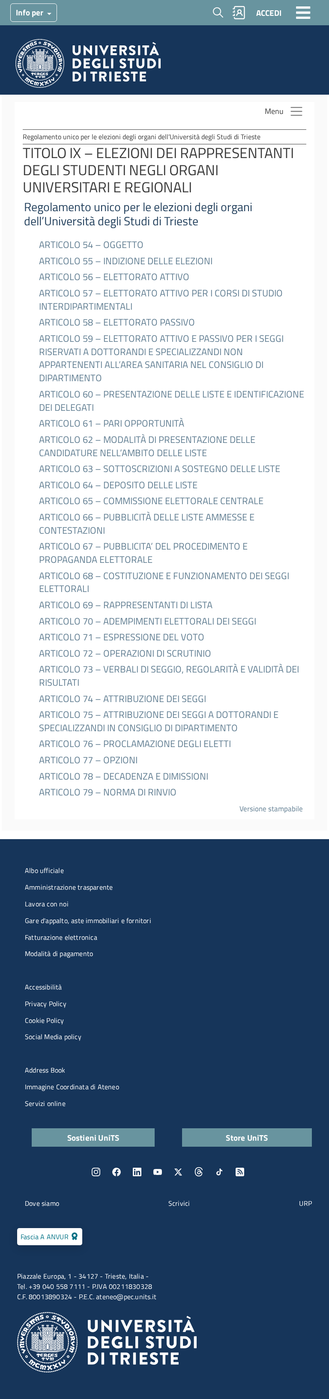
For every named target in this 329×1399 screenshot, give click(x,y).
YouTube (157, 1172)
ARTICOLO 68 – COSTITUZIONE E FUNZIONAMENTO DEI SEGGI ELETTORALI (164, 582)
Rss (240, 1172)
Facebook (116, 1172)
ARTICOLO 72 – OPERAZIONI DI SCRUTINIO (125, 653)
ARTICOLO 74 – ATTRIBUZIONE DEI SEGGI (122, 698)
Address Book (45, 1070)
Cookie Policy (44, 1020)
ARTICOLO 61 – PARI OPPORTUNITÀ (111, 423)
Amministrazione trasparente (69, 887)
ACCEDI (268, 12)
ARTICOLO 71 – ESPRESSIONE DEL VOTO (121, 637)
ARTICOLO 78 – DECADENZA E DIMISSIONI (123, 776)
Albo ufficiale (44, 870)
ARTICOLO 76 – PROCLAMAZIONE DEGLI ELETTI (135, 743)
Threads (199, 1172)
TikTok (219, 1172)
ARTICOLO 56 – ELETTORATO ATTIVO (114, 277)
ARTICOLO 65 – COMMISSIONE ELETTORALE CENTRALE (151, 501)
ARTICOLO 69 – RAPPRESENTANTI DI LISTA (125, 605)
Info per (30, 12)
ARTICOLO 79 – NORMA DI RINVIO (107, 792)
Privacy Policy (45, 1003)
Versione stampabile (271, 808)
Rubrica (239, 12)
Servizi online (45, 1103)
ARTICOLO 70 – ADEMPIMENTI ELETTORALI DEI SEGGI (147, 621)
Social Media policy (53, 1036)
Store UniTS (247, 1137)
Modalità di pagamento (59, 953)
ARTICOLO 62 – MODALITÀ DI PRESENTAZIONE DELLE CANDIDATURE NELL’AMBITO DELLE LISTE (147, 446)
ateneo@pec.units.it (126, 1296)
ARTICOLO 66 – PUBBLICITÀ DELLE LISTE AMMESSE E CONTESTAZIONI (146, 524)
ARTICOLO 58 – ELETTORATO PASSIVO (117, 322)
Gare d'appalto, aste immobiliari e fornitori (88, 920)
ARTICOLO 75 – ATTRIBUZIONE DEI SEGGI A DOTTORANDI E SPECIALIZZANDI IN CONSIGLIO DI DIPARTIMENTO (158, 721)
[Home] (88, 66)
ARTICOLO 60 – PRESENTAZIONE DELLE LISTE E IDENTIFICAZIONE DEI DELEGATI (171, 401)
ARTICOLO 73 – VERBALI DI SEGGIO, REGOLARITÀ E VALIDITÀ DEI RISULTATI (169, 676)
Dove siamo (42, 1203)
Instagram (96, 1172)
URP (305, 1203)
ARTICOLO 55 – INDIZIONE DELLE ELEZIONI (125, 261)
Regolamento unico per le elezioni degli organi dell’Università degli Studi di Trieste (138, 213)
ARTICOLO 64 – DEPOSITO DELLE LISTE (118, 485)
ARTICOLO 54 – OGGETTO (91, 244)
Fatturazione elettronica (61, 937)
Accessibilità (43, 987)
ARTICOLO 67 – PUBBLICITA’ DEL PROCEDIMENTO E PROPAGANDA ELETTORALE (143, 553)
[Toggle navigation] (303, 12)
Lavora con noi (47, 904)
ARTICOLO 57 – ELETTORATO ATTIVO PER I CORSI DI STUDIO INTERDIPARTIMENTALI (161, 300)
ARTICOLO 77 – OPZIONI (88, 760)
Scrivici (179, 1203)
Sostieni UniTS (93, 1137)
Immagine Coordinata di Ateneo (72, 1087)
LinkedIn (137, 1172)
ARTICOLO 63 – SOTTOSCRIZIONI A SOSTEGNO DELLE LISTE (159, 468)
